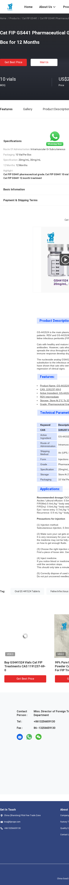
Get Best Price (13, 62)
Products (15, 18)
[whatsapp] (29, 737)
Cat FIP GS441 (29, 18)
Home (3, 18)
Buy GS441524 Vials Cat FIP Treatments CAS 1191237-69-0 (25, 666)
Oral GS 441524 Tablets (27, 591)
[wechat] (39, 737)
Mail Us (44, 62)
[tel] (48, 737)
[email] (20, 737)
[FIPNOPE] (10, 6)
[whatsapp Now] (55, 139)
